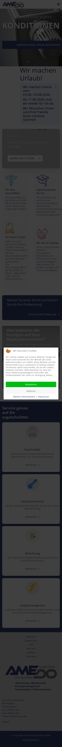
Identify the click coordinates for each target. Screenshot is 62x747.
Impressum (43, 396)
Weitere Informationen (24, 396)
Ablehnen (31, 391)
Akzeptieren (31, 384)
